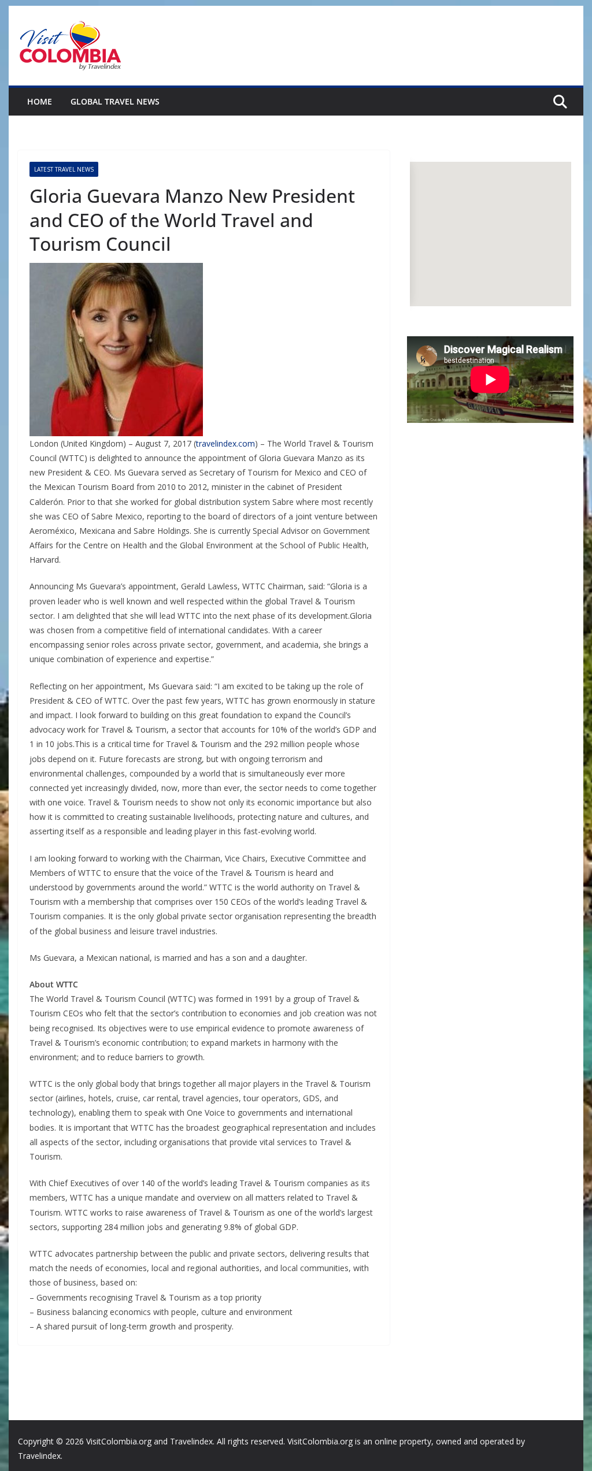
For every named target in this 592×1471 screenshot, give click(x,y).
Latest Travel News (64, 169)
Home (39, 101)
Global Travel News (115, 101)
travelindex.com (225, 443)
